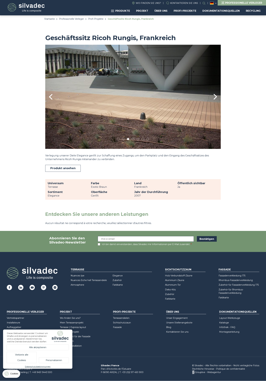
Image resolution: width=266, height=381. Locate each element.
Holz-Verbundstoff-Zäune (178, 275)
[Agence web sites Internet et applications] (193, 372)
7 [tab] (148, 139)
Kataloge (224, 322)
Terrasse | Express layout (73, 327)
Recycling (253, 10)
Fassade (225, 269)
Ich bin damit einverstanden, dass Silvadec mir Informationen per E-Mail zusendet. (146, 244)
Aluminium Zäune (174, 280)
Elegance (118, 275)
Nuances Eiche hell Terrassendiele (89, 280)
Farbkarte (118, 284)
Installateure (13, 322)
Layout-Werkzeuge (229, 318)
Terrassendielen (121, 318)
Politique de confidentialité (230, 368)
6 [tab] (143, 139)
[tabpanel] (133, 97)
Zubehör (117, 280)
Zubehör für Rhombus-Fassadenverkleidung (231, 291)
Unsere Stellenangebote (179, 322)
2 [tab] (123, 139)
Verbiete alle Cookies (21, 357)
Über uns (160, 10)
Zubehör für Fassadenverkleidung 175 (239, 284)
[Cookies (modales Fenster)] (11, 374)
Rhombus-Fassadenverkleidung (236, 280)
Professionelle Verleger (71, 19)
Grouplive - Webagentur (208, 372)
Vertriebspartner (15, 318)
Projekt (142, 10)
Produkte (122, 10)
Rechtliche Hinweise (203, 368)
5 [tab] (138, 139)
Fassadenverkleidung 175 (232, 275)
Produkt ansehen (63, 168)
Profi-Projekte (185, 10)
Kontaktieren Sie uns (184, 3)
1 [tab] (118, 139)
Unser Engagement (177, 318)
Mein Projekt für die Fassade (75, 336)
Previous (50, 96)
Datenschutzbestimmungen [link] (37, 366)
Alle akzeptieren (37, 347)
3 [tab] (128, 139)
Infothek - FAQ (227, 327)
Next (215, 96)
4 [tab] (133, 139)
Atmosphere (77, 284)
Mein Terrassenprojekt (71, 322)
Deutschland (212, 3)
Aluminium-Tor (173, 284)
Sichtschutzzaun (178, 269)
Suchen (205, 3)
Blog (168, 327)
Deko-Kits (170, 289)
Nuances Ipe (77, 275)
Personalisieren (54, 360)
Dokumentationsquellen (221, 10)
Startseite (49, 19)
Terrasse (77, 269)
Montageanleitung (229, 331)
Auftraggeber (14, 327)
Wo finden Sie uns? (148, 3)
